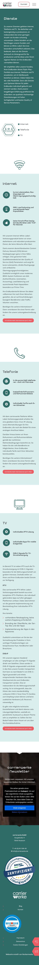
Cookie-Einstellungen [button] (20, 945)
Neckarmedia (27, 954)
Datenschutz (20, 941)
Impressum (20, 938)
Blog (20, 906)
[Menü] (33, 4)
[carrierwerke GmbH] (16, 4)
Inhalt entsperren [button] (19, 808)
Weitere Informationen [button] (19, 812)
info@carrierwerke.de (20, 851)
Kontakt (24, 4)
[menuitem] (33, 4)
